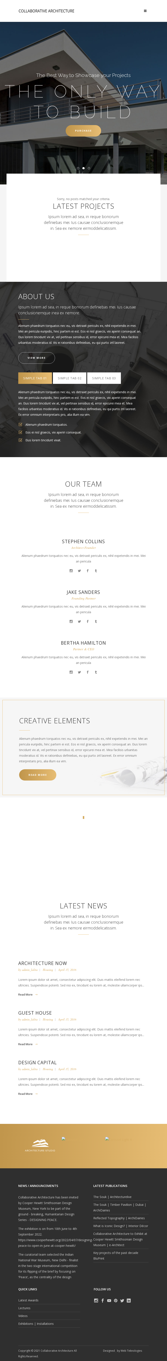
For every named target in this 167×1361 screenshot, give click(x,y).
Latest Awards (28, 1300)
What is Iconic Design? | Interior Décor (120, 1226)
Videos (23, 1316)
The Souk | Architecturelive (112, 1197)
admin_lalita (30, 970)
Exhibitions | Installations (36, 1324)
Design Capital (37, 1062)
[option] (40, 1140)
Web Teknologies (131, 1351)
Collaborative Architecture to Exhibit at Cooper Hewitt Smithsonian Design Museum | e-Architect (120, 1239)
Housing (48, 970)
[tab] (35, 378)
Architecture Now (42, 963)
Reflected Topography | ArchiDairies (119, 1218)
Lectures (24, 1308)
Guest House (35, 1013)
